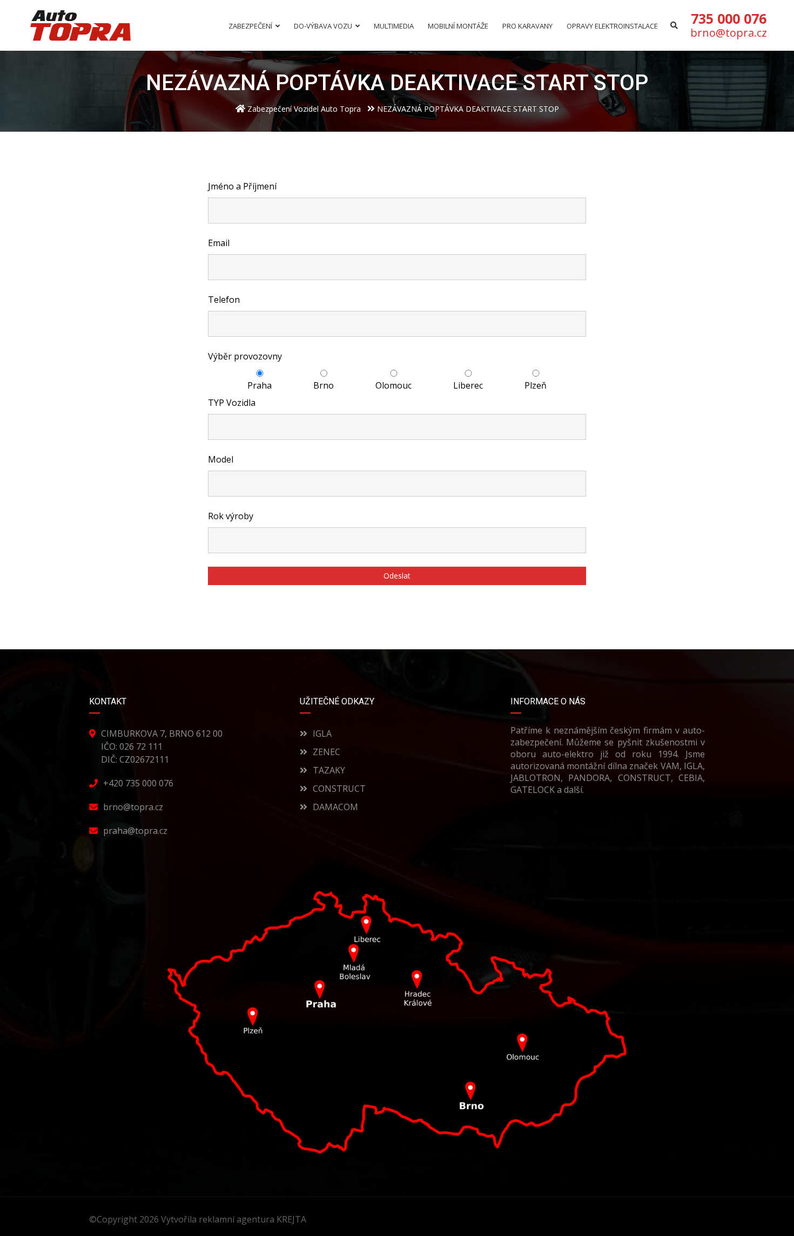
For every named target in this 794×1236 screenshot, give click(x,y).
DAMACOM (335, 807)
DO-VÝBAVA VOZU (323, 26)
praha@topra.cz (135, 831)
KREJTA (292, 1219)
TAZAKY (329, 770)
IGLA (322, 733)
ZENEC (326, 752)
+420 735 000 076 (138, 783)
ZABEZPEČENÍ (250, 26)
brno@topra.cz (728, 33)
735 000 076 (728, 18)
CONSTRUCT (339, 788)
